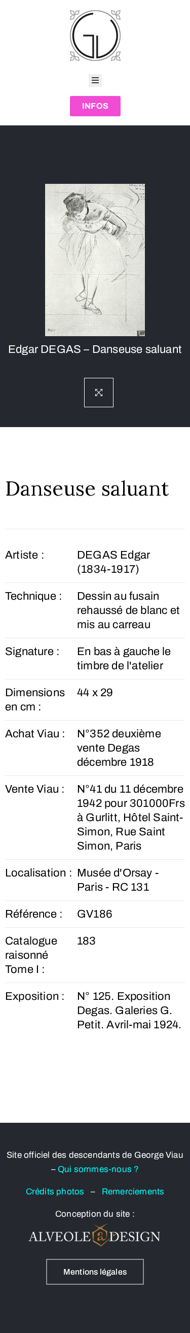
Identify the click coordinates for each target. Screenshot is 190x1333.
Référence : (34, 914)
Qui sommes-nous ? (98, 1169)
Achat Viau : (35, 734)
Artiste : (25, 555)
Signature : (32, 651)
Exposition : (35, 996)
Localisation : (38, 873)
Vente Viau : (35, 789)
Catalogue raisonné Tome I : (31, 955)
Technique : (33, 596)
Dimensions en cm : (35, 700)
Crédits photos (58, 1191)
